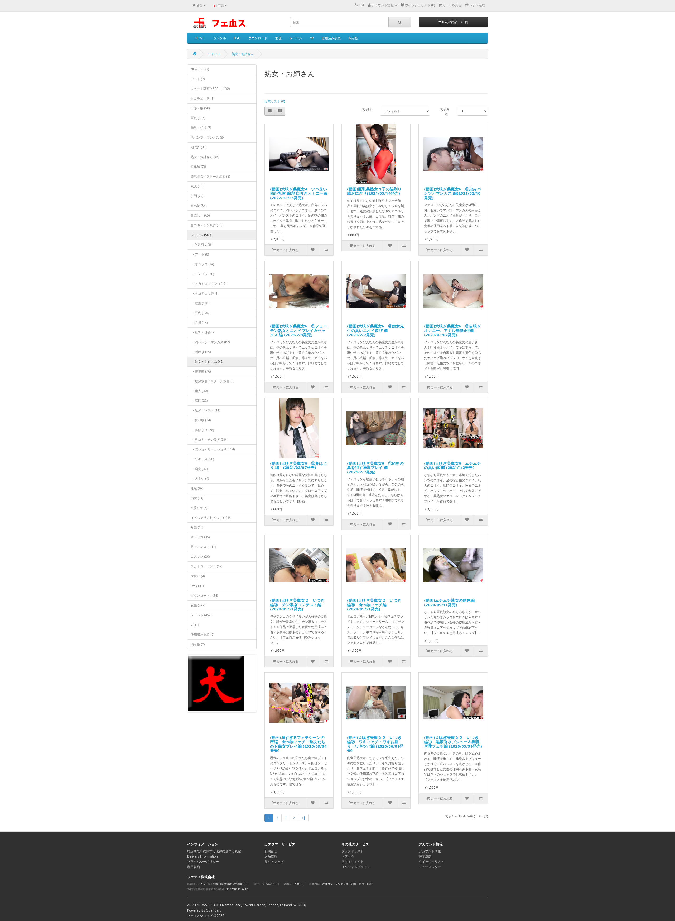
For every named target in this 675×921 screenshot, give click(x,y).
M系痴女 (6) (199, 508)
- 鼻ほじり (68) (202, 430)
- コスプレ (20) (202, 274)
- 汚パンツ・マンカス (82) (210, 342)
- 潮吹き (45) (201, 352)
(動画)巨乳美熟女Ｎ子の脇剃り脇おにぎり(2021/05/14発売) (374, 191)
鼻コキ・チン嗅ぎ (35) (206, 225)
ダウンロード (257, 38)
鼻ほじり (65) (200, 215)
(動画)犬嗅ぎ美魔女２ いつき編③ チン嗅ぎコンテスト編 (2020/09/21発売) (297, 604)
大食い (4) (198, 576)
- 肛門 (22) (199, 400)
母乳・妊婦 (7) (201, 127)
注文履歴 (425, 856)
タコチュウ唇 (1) (202, 98)
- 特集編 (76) (201, 371)
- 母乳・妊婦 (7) (203, 332)
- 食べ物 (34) (201, 420)
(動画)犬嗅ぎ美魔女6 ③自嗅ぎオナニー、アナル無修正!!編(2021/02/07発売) (452, 330)
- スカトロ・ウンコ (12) (208, 283)
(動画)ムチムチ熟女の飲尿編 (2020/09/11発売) (449, 602)
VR (312, 38)
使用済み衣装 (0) (202, 634)
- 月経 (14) (199, 322)
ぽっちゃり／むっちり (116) (210, 517)
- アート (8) (200, 254)
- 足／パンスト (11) (205, 410)
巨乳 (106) (198, 118)
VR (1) (195, 625)
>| (303, 818)
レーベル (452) (201, 615)
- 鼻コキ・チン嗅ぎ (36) (208, 439)
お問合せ (270, 851)
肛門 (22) (197, 196)
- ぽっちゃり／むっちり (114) (213, 449)
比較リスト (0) (274, 101)
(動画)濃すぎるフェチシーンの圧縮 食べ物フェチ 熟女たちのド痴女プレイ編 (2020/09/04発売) (298, 744)
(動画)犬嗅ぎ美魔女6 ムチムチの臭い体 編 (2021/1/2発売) (452, 465)
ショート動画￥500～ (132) (210, 88)
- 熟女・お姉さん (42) (207, 361)
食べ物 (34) (198, 205)
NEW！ (200, 38)
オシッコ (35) (200, 537)
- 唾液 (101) (200, 303)
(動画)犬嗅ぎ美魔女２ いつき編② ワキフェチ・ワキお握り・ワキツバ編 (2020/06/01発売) (375, 744)
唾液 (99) (197, 488)
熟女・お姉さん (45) (205, 157)
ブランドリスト (352, 851)
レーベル (296, 38)
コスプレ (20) (200, 556)
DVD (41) (197, 586)
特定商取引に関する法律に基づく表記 (214, 851)
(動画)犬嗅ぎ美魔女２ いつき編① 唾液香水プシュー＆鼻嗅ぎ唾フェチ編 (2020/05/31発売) (453, 742)
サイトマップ (273, 861)
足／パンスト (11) (203, 547)
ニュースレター (430, 867)
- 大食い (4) (200, 478)
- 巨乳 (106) (200, 313)
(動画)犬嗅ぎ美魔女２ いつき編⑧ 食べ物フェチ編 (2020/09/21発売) (374, 604)
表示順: (367, 109)
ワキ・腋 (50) (200, 108)
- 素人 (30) (199, 391)
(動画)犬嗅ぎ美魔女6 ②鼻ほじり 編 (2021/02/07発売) (298, 465)
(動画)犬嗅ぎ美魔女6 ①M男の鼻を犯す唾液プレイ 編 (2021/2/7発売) (375, 467)
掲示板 (353, 38)
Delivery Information (202, 856)
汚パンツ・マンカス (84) (208, 137)
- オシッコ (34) (202, 264)
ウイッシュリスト (431, 861)
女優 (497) (198, 605)
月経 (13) (197, 527)
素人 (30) (197, 186)
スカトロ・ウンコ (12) (206, 566)
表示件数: (444, 112)
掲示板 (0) (198, 644)
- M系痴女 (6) (201, 244)
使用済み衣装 (331, 38)
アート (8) (198, 79)
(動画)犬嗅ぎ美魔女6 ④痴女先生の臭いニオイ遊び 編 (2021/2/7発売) (375, 330)
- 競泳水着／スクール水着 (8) (212, 381)
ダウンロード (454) (204, 595)
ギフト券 (347, 856)
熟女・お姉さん (243, 54)
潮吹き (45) (198, 147)
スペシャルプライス (355, 867)
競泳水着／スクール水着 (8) (210, 176)
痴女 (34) (197, 498)
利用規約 (193, 867)
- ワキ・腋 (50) (202, 459)
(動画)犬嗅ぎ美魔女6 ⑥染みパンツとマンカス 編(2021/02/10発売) (452, 193)
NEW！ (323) (200, 69)
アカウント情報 (430, 851)
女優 (278, 38)
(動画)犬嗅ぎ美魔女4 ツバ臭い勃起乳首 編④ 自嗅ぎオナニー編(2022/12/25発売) (298, 193)
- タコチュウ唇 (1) (204, 293)
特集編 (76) (198, 166)
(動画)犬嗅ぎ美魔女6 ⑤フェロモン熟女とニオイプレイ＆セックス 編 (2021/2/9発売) (298, 330)
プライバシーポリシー (203, 861)
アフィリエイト (352, 861)
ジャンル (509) (201, 235)
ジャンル (219, 38)
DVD (237, 38)
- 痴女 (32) (199, 469)
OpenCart (213, 910)
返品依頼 (270, 856)
